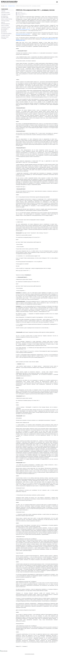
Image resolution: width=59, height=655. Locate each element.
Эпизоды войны (5, 20)
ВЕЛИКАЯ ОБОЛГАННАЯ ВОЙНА (9, 1)
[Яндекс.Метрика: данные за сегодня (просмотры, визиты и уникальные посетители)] (3, 651)
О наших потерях (5, 35)
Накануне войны (5, 12)
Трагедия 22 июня (5, 14)
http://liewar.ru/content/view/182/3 (23, 34)
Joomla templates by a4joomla (29, 653)
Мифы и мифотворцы (6, 19)
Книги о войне (5, 25)
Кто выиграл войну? (6, 33)
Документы (4, 31)
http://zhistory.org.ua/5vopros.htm (23, 29)
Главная (3, 10)
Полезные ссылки (5, 27)
